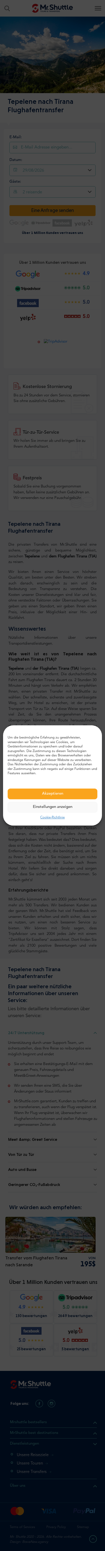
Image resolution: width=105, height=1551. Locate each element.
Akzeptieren (52, 794)
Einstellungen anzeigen (52, 807)
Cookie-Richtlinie (52, 817)
